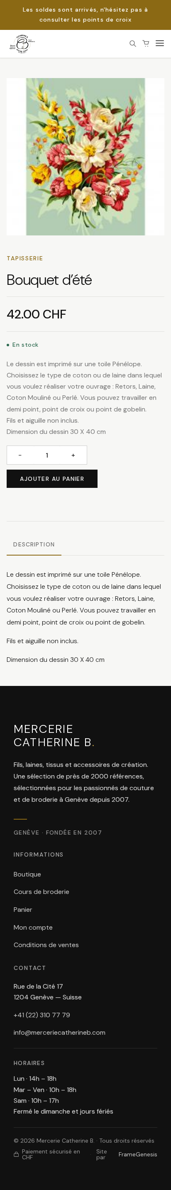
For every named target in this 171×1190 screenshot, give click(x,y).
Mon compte (33, 927)
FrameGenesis (138, 1154)
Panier (23, 909)
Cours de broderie (41, 891)
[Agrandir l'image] (85, 156)
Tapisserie (25, 258)
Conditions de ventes (46, 944)
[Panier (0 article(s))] (146, 43)
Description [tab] (33, 544)
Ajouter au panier (52, 478)
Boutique (27, 874)
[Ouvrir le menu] (159, 44)
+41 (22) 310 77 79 (42, 1015)
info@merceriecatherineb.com (59, 1032)
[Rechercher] (133, 43)
